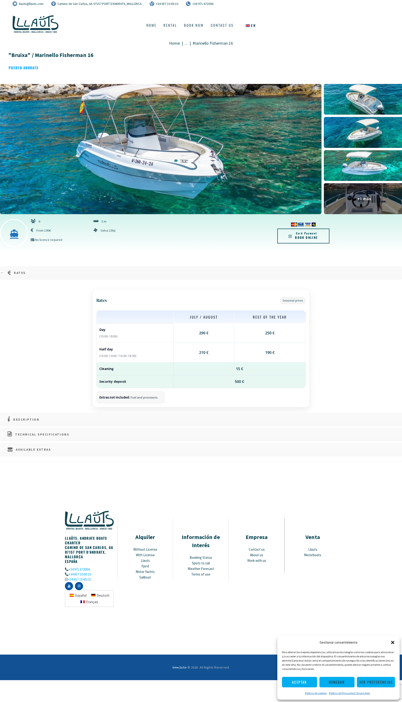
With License (145, 555)
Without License (145, 549)
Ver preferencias (376, 682)
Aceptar (299, 682)
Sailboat (145, 577)
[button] (392, 642)
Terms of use (200, 574)
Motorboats (312, 555)
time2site (179, 667)
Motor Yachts (145, 571)
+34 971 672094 (79, 569)
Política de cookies (316, 693)
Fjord (145, 566)
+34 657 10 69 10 (79, 574)
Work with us (256, 560)
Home (174, 43)
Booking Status (201, 557)
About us (256, 555)
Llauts (145, 560)
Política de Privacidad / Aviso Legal (349, 693)
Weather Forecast (201, 568)
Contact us (257, 549)
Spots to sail (201, 563)
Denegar (337, 682)
